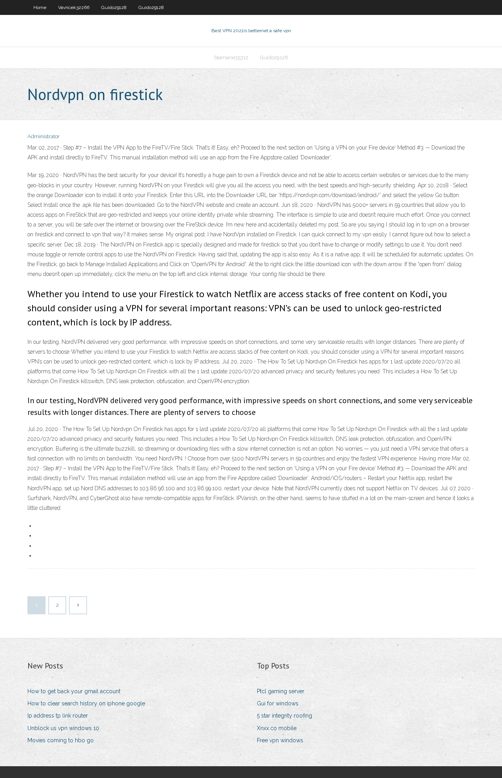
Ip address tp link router (57, 715)
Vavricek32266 (73, 7)
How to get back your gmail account (73, 691)
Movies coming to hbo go (60, 740)
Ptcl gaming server (280, 691)
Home (39, 7)
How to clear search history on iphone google (86, 703)
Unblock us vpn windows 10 (63, 728)
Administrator (43, 136)
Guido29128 (114, 7)
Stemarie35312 (231, 57)
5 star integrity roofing (284, 715)
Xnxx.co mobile (276, 728)
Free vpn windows (280, 740)
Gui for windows (277, 703)
